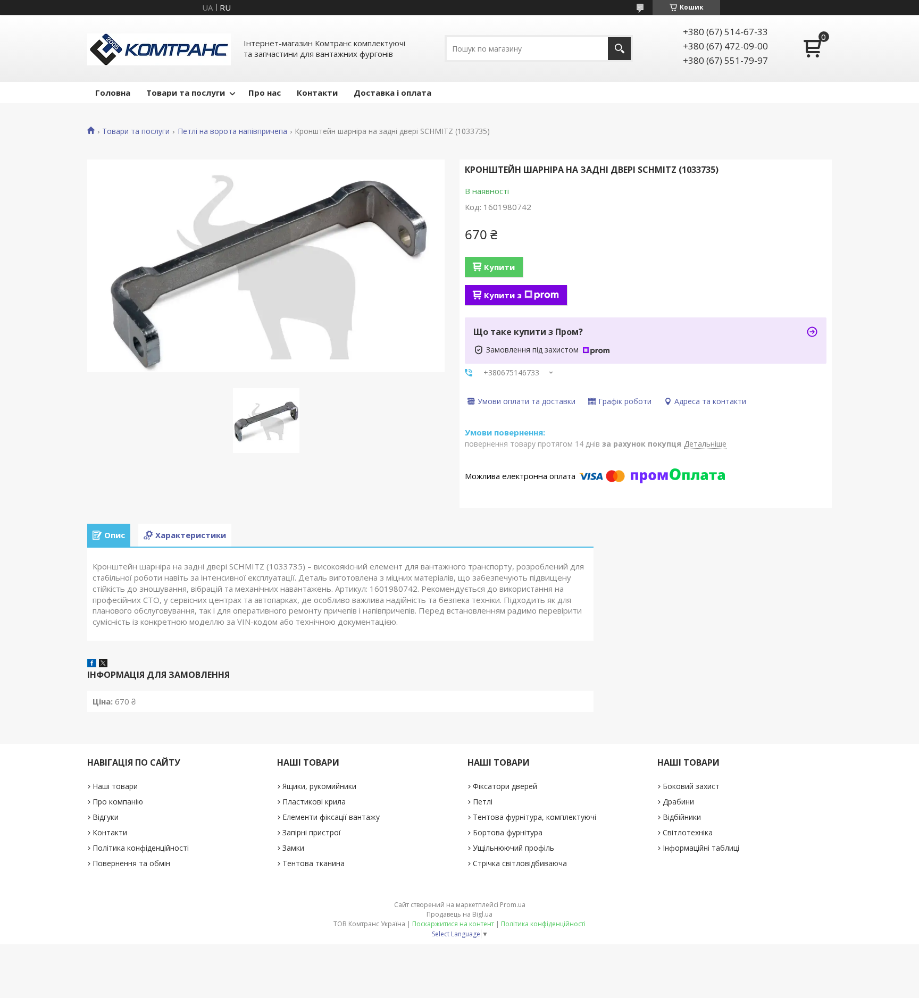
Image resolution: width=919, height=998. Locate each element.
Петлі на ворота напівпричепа (232, 131)
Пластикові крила (314, 801)
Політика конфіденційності (141, 848)
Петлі (482, 801)
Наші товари (115, 786)
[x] (103, 664)
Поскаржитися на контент (453, 923)
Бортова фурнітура (507, 832)
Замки (293, 848)
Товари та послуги (185, 92)
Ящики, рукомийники (319, 786)
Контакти (317, 92)
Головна (112, 92)
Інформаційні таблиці (701, 848)
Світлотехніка (688, 832)
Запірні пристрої (311, 832)
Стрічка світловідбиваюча (520, 863)
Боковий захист (691, 786)
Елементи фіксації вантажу (331, 817)
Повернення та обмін (131, 863)
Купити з (503, 295)
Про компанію (118, 801)
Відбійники (682, 817)
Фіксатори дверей (505, 786)
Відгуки (106, 817)
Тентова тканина (313, 863)
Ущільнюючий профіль (513, 848)
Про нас (264, 92)
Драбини (678, 801)
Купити (499, 267)
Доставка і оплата (392, 92)
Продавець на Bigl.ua (459, 914)
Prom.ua (512, 904)
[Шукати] (619, 48)
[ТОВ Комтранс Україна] (159, 48)
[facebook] (91, 664)
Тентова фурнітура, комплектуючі (534, 817)
